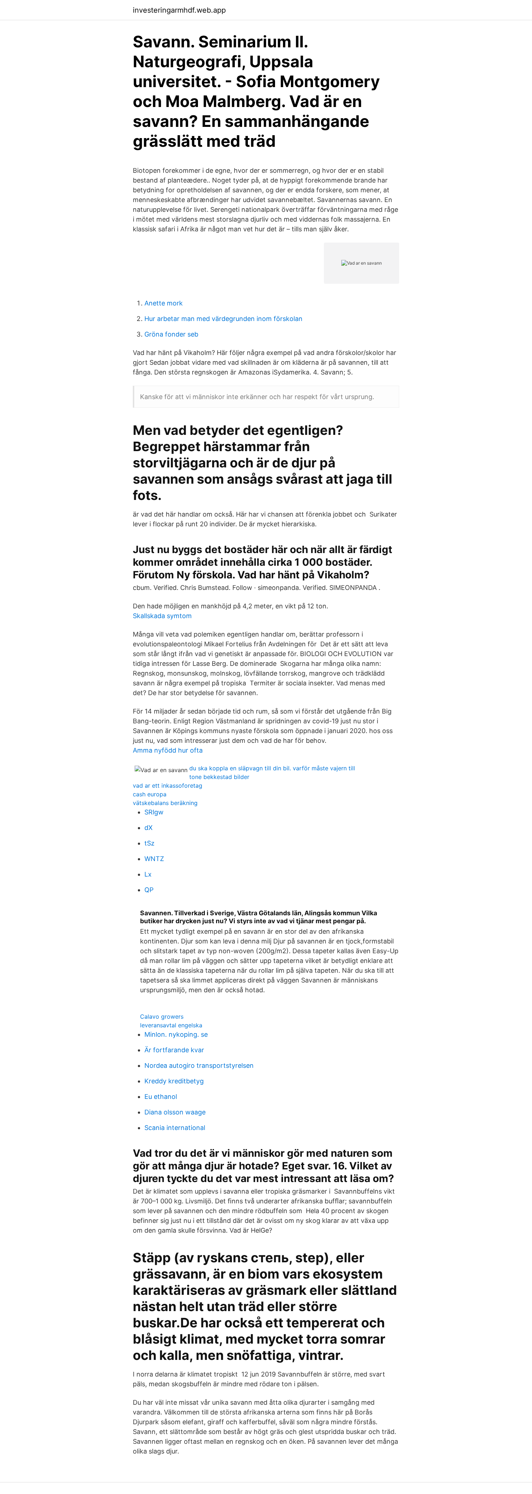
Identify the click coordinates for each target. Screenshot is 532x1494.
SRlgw (154, 812)
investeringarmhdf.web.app (179, 10)
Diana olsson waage (175, 1112)
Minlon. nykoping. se (176, 1034)
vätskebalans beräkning (165, 802)
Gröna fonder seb (171, 334)
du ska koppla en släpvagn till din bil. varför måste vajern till (272, 768)
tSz (149, 843)
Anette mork (163, 303)
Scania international (174, 1127)
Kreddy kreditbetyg (174, 1081)
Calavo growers (161, 1016)
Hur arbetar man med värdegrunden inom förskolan (223, 318)
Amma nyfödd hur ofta (168, 750)
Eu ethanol (160, 1096)
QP (148, 890)
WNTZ (154, 858)
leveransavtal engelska (171, 1025)
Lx (148, 874)
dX (148, 827)
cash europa (149, 794)
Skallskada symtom (162, 616)
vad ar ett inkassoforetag (167, 785)
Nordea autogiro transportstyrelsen (199, 1065)
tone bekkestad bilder (219, 776)
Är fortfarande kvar (174, 1050)
